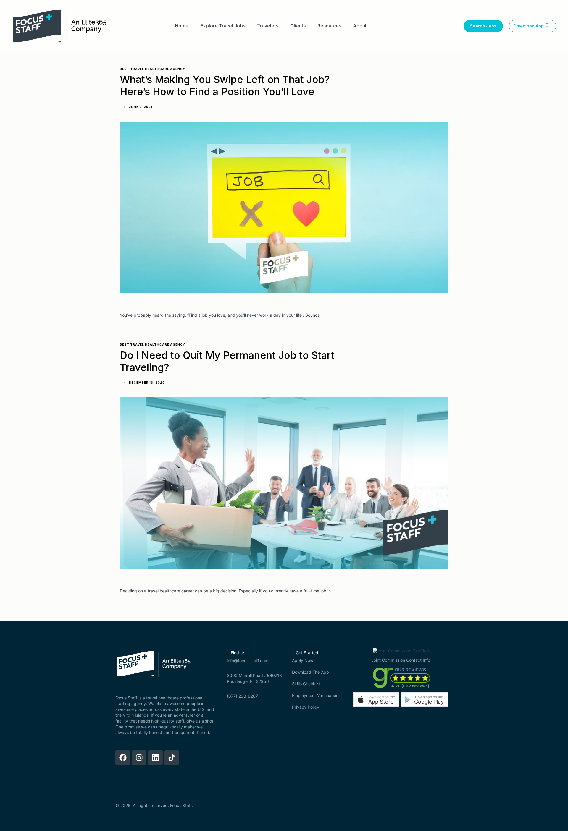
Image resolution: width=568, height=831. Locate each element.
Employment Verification (315, 695)
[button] (376, 699)
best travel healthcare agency (152, 69)
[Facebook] (122, 757)
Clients (298, 26)
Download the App (310, 672)
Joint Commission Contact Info (400, 659)
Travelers (267, 26)
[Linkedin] (155, 757)
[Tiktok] (171, 757)
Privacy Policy (305, 706)
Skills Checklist (306, 683)
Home (181, 26)
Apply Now (302, 660)
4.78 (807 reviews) (410, 685)
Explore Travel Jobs (222, 26)
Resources (329, 26)
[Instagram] (139, 757)
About (360, 26)
